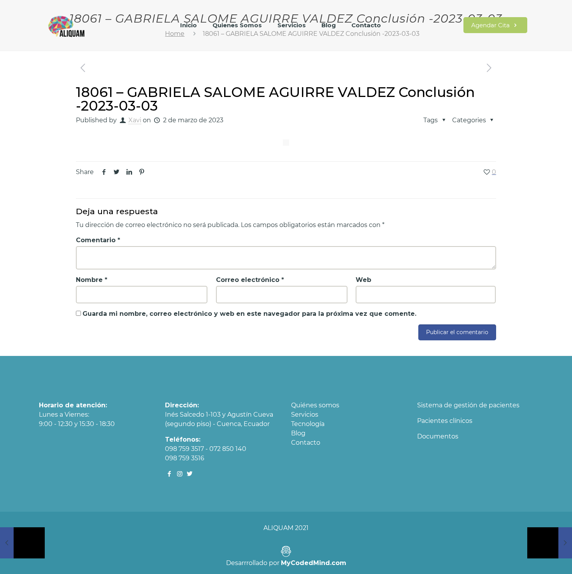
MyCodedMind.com (313, 563)
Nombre (91, 279)
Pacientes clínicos (444, 420)
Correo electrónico (250, 279)
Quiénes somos (315, 405)
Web (363, 279)
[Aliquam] (67, 29)
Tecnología (308, 424)
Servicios (304, 414)
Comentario (98, 240)
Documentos (437, 436)
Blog (298, 433)
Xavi (134, 120)
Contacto (305, 442)
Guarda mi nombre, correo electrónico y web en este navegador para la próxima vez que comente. (249, 313)
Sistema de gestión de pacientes (468, 405)
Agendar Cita (491, 25)
